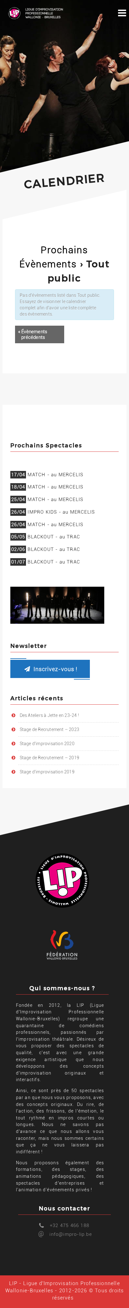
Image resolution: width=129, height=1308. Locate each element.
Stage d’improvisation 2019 (47, 771)
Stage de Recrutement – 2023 (49, 729)
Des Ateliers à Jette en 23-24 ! (49, 715)
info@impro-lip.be (70, 1234)
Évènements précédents (32, 334)
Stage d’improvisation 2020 (47, 743)
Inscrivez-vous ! (54, 669)
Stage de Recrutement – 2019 (49, 757)
